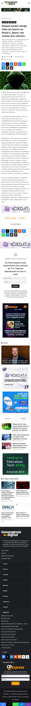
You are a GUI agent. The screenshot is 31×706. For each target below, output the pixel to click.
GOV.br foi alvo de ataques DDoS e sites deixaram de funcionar (22, 492)
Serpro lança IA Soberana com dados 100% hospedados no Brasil (21, 437)
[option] (15, 355)
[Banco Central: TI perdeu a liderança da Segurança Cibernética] (23, 507)
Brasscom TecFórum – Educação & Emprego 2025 (15, 642)
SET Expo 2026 (5, 618)
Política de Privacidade (7, 556)
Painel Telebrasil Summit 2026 (9, 626)
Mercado (9, 18)
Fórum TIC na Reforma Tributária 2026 (12, 629)
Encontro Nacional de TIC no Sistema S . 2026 (14, 623)
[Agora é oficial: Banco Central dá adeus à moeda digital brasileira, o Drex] (8, 507)
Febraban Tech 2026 (7, 615)
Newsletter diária (6, 558)
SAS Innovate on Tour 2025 (9, 639)
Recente (7, 418)
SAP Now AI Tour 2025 (7, 645)
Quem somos (5, 550)
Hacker (22, 218)
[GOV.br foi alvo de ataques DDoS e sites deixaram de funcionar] (23, 485)
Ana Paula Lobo (7, 56)
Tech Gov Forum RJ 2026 (8, 634)
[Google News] (15, 224)
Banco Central (11, 218)
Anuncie (3, 553)
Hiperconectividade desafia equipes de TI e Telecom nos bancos (20, 445)
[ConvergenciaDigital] (10, 3)
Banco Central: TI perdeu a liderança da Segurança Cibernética (23, 514)
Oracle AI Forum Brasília (7, 637)
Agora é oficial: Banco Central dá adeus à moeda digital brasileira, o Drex (7, 515)
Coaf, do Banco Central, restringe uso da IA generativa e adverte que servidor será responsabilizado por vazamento (8, 495)
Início (4, 18)
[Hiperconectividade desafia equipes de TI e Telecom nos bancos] (6, 446)
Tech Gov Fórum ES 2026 (8, 631)
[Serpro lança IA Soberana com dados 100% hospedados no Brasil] (6, 437)
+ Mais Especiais (6, 647)
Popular (23, 418)
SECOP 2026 (5, 621)
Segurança (12, 22)
